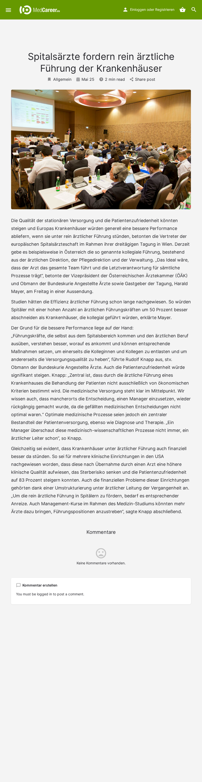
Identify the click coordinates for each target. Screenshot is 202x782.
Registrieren (164, 9)
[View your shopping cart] (182, 9)
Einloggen (138, 9)
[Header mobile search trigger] (194, 9)
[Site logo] (40, 10)
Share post (145, 79)
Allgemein (62, 79)
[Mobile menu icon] (8, 10)
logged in (44, 594)
